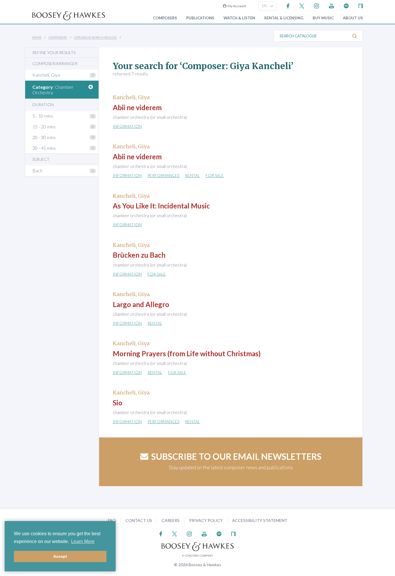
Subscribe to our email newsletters (236, 456)
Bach (37, 170)
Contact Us (138, 520)
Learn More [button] (83, 541)
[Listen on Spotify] (346, 5)
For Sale (215, 175)
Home (37, 37)
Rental (192, 175)
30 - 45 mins (44, 148)
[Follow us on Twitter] (301, 5)
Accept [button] (60, 556)
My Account (236, 6)
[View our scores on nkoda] (361, 5)
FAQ (112, 520)
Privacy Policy (206, 520)
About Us (353, 18)
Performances (163, 175)
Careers (171, 520)
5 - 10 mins (42, 116)
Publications (200, 18)
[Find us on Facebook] (288, 5)
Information (127, 126)
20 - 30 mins (44, 137)
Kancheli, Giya (46, 74)
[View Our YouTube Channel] (331, 5)
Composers (165, 18)
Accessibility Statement (259, 520)
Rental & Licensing (283, 18)
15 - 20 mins (44, 126)
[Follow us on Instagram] (316, 5)
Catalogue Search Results (95, 37)
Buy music (323, 18)
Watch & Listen (239, 18)
